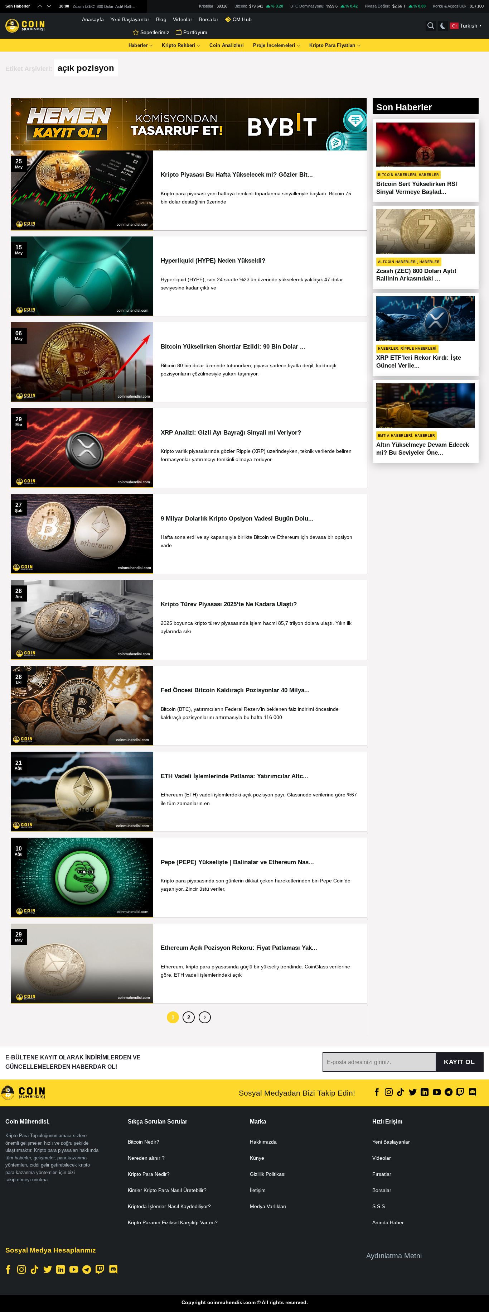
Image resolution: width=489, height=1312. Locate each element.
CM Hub (242, 19)
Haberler (138, 45)
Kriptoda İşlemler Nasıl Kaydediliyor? (169, 1206)
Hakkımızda (263, 1142)
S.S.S (378, 1206)
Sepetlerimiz (154, 32)
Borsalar (208, 19)
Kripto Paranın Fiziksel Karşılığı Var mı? (173, 1222)
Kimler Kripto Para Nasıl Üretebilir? (167, 1190)
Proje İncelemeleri (274, 45)
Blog (161, 19)
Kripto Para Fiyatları (332, 45)
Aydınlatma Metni (394, 1256)
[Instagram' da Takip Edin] (389, 1092)
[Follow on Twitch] (460, 1092)
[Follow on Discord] (472, 1092)
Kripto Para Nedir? (149, 1174)
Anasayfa (93, 19)
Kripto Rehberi (178, 45)
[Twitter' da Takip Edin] (413, 1092)
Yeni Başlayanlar (130, 19)
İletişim (258, 1190)
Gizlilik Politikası (268, 1174)
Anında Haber (388, 1222)
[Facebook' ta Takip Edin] (377, 1092)
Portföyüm (195, 32)
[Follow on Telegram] (448, 1092)
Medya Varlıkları (268, 1206)
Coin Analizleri (226, 45)
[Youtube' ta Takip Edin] (437, 1092)
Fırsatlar (381, 1174)
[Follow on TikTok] (401, 1092)
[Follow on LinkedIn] (425, 1092)
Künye (257, 1158)
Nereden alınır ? (146, 1158)
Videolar (182, 19)
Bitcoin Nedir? (143, 1142)
